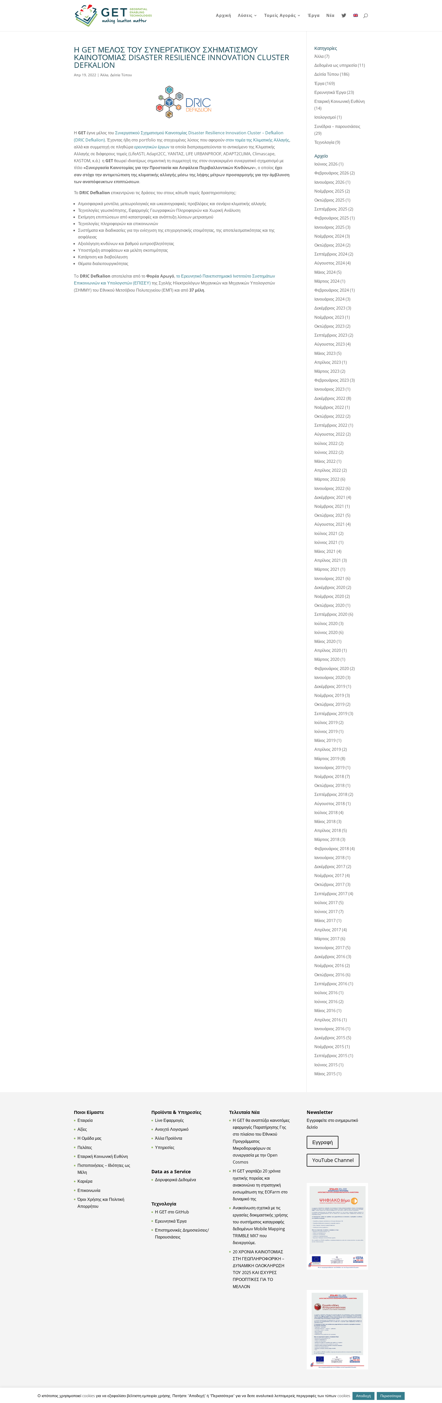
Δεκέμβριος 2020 (329, 587)
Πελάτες (85, 1147)
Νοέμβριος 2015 (329, 1046)
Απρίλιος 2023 (327, 362)
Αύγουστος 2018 (329, 803)
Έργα (314, 16)
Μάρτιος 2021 (326, 569)
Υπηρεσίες (164, 1147)
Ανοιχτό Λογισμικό (172, 1129)
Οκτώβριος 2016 (329, 975)
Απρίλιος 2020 (327, 650)
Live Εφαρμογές (169, 1120)
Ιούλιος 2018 (326, 812)
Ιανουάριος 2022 (329, 488)
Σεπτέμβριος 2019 (330, 713)
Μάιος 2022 (325, 461)
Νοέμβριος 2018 (329, 776)
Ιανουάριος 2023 (329, 389)
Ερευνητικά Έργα (330, 92)
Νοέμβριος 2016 (329, 965)
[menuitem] (355, 22)
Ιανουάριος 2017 (329, 947)
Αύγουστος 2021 (329, 524)
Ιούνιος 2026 (326, 164)
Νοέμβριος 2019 (329, 695)
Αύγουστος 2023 (329, 344)
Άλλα (104, 74)
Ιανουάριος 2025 (329, 227)
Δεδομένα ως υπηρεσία (335, 65)
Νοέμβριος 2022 (329, 407)
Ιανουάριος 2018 (329, 857)
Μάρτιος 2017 (326, 938)
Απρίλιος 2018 (327, 830)
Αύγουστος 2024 (329, 263)
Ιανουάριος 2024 (329, 299)
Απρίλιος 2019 (327, 749)
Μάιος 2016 (325, 1010)
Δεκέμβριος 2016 (329, 956)
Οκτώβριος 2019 (329, 704)
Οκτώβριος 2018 (329, 785)
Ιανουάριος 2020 (329, 677)
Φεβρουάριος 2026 (331, 173)
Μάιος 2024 (325, 272)
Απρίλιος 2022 (327, 470)
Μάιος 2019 (325, 740)
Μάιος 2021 (325, 551)
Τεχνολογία (324, 142)
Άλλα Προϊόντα (168, 1138)
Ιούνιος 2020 (326, 632)
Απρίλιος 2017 (327, 930)
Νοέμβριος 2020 (329, 596)
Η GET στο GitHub (172, 1212)
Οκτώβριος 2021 (329, 515)
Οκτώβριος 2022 (329, 416)
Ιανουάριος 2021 (329, 578)
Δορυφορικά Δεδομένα (175, 1179)
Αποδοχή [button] (363, 1395)
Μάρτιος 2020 (326, 659)
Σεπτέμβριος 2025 (330, 209)
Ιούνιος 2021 (326, 542)
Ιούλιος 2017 (326, 902)
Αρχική (223, 16)
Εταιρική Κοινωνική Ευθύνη (339, 101)
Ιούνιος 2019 (326, 731)
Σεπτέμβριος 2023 (330, 335)
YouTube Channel (333, 1160)
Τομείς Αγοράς (280, 16)
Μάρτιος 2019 (326, 758)
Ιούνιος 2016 (326, 1001)
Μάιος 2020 (325, 641)
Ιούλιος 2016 (326, 992)
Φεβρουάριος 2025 (331, 218)
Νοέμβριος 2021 (329, 506)
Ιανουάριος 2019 (329, 767)
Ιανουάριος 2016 (329, 1029)
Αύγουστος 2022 (329, 434)
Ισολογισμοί (325, 117)
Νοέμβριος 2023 (329, 317)
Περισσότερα (390, 1395)
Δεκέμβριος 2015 (329, 1037)
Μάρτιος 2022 (326, 479)
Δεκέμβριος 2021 (329, 497)
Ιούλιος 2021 (326, 533)
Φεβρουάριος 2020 (331, 668)
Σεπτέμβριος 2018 (330, 794)
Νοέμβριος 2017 (329, 875)
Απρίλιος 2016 (327, 1020)
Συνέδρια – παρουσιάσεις (337, 126)
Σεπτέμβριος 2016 (330, 984)
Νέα (330, 16)
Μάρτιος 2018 (326, 839)
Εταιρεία (85, 1120)
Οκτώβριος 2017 (329, 884)
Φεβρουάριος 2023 (331, 380)
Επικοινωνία (89, 1190)
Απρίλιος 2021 (327, 560)
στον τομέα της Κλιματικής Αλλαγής (257, 140)
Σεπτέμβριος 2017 (330, 893)
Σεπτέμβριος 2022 (330, 425)
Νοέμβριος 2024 (329, 236)
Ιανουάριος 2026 (329, 182)
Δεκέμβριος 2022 (329, 398)
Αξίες (82, 1129)
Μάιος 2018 (325, 821)
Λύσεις (245, 16)
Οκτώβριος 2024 (329, 245)
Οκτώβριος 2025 (329, 200)
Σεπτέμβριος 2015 (330, 1055)
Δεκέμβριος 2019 (329, 686)
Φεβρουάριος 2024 (331, 290)
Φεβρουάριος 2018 (331, 848)
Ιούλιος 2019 (326, 722)
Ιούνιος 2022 (326, 452)
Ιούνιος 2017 (326, 911)
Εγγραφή (322, 1142)
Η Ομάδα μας (90, 1138)
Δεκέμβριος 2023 (329, 308)
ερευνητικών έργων (151, 147)
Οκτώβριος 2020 (329, 605)
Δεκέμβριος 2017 (329, 866)
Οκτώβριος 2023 (329, 326)
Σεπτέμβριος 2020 (330, 614)
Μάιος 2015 (325, 1074)
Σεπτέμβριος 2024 (330, 254)
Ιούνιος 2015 (326, 1065)
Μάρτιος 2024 (326, 281)
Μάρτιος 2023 (326, 371)
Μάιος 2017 (325, 920)
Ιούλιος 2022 (326, 443)
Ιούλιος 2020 (326, 623)
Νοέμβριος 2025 (329, 191)
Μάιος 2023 (325, 353)
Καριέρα (85, 1181)
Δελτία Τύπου (121, 74)
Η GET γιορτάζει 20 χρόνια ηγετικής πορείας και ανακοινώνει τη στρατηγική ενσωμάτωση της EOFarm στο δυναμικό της (260, 1185)
